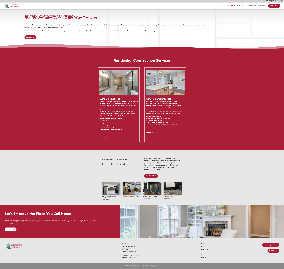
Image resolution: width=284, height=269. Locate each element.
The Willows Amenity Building (109, 197)
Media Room (168, 196)
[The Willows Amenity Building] (111, 188)
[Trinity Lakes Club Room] (132, 188)
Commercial (252, 5)
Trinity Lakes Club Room (131, 196)
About (223, 5)
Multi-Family (241, 5)
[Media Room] (173, 188)
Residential (231, 5)
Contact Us (274, 6)
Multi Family (105, 199)
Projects (261, 5)
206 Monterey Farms (150, 196)
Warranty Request (270, 245)
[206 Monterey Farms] (152, 188)
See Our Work (151, 176)
